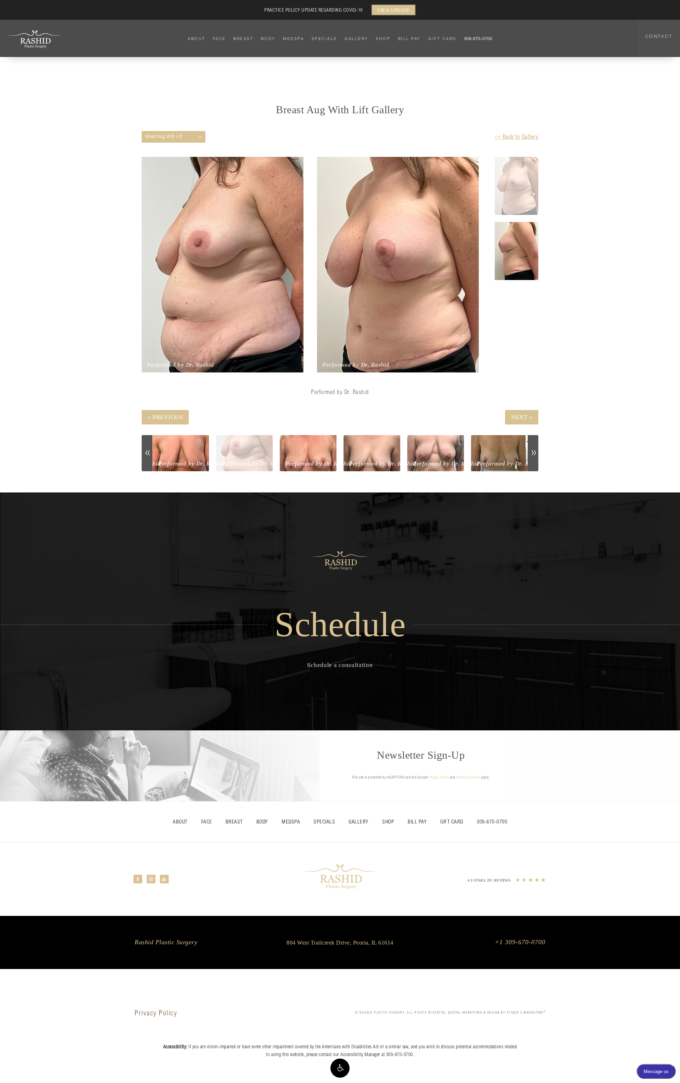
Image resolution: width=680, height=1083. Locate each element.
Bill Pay (409, 38)
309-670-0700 (399, 1055)
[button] (340, 1068)
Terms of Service (468, 778)
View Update (393, 10)
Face (219, 38)
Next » (521, 417)
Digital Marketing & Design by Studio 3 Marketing (497, 1012)
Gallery (356, 38)
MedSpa (293, 38)
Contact (659, 36)
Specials (324, 38)
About (196, 38)
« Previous (165, 417)
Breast (243, 38)
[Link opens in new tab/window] (138, 878)
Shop (383, 38)
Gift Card (442, 38)
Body (268, 38)
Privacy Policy (439, 778)
